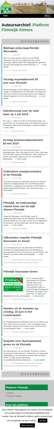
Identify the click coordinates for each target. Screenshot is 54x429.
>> (47, 41)
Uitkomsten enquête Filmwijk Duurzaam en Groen (22, 239)
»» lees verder (8, 128)
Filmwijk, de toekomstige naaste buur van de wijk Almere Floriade (20, 206)
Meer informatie (27, 425)
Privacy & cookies (14, 396)
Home (5, 16)
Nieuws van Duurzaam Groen (22, 299)
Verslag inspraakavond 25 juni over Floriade (20, 81)
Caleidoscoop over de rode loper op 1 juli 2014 (21, 112)
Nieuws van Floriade (19, 70)
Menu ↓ (47, 16)
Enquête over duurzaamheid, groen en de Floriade (22, 342)
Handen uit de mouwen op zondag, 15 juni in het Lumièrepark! (20, 312)
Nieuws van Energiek (20, 194)
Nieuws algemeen (18, 131)
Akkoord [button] (42, 421)
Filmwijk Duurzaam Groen (20, 271)
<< (22, 41)
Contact (10, 393)
